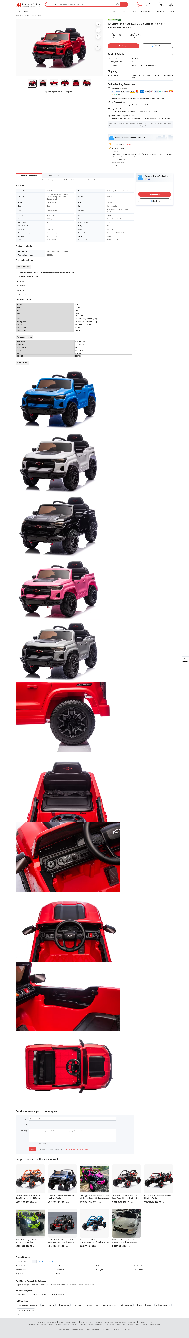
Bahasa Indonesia (155, 1324)
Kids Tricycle (98, 1270)
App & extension (146, 11)
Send (32, 1149)
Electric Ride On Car (109, 1305)
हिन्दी (124, 1324)
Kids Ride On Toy (126, 1305)
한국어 (112, 1324)
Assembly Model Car (57, 1294)
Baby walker (20, 1274)
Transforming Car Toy (38, 1294)
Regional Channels (120, 1322)
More (18, 1314)
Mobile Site (142, 1322)
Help (134, 11)
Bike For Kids (78, 1305)
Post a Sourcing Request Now (76, 1149)
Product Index (132, 1322)
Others (57, 1274)
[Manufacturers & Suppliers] (28, 4)
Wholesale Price (97, 1322)
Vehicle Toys (30, 15)
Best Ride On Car (92, 1305)
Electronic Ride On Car (143, 1305)
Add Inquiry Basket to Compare (60, 92)
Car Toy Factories (48, 1305)
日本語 (118, 1324)
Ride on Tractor (21, 1270)
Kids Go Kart (98, 1266)
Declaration (117, 1329)
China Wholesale (86, 1322)
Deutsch (90, 1324)
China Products (51, 1322)
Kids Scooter (59, 1270)
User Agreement (106, 1329)
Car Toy (39, 15)
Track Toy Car (22, 1294)
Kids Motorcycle (60, 1266)
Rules (172, 11)
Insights (149, 1322)
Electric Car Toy (64, 1305)
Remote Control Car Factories (28, 1305)
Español (50, 1324)
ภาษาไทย (130, 1324)
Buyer (123, 11)
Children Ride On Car (163, 1305)
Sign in (171, 6)
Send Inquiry (124, 46)
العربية (106, 1324)
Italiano (83, 1324)
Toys (23, 15)
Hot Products (41, 1322)
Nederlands (98, 1324)
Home (17, 15)
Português (58, 1324)
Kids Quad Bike (139, 1266)
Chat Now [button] (159, 46)
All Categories (23, 11)
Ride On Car (20, 1266)
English (43, 1324)
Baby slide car (138, 1270)
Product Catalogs (46, 1261)
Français (66, 1324)
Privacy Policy (127, 1329)
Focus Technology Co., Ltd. (80, 1329)
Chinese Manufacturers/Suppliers (68, 1322)
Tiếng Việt (144, 1324)
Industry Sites (109, 1322)
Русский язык (75, 1324)
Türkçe (137, 1324)
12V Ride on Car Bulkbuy (26, 1310)
